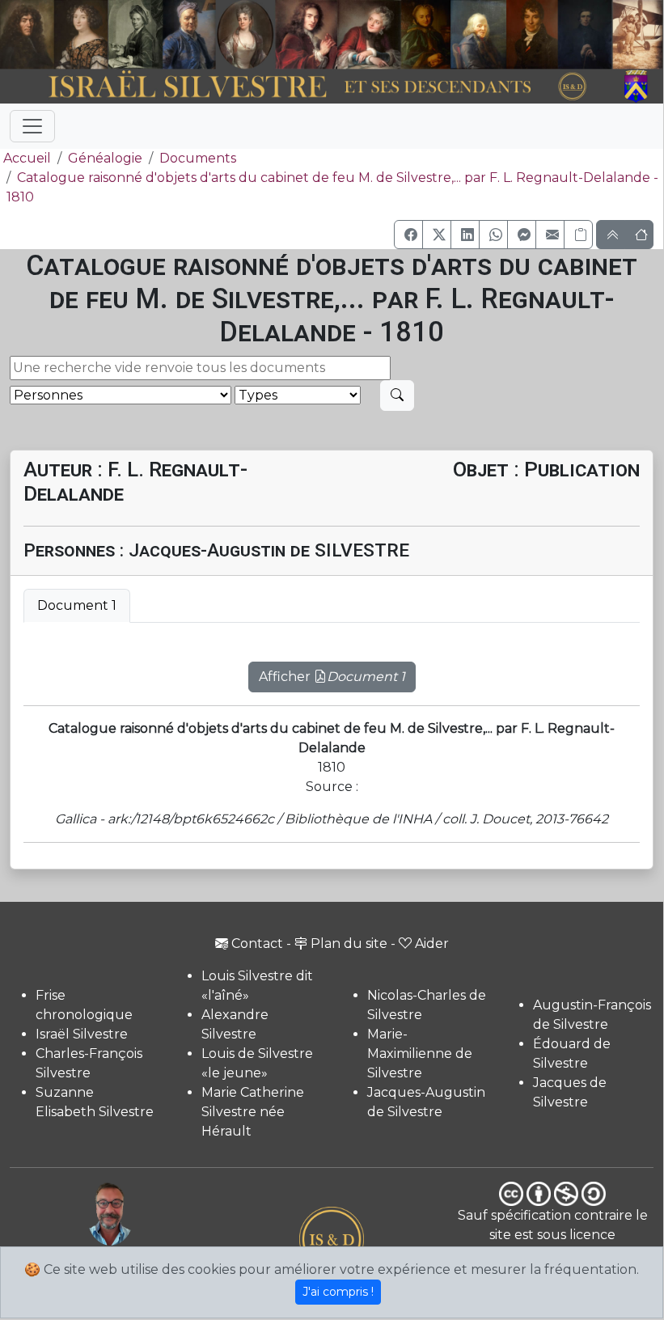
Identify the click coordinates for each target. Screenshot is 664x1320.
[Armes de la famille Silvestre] (638, 86)
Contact (257, 943)
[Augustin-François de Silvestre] (532, 34)
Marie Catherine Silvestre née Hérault (252, 1112)
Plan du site (349, 943)
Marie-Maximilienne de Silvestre (419, 1053)
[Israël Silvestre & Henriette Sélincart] (54, 35)
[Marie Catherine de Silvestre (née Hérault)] (244, 34)
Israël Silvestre (82, 1034)
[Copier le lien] (578, 234)
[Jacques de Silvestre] (638, 34)
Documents (197, 158)
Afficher (332, 676)
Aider (432, 943)
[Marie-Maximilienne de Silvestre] (424, 34)
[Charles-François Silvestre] (135, 34)
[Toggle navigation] (32, 126)
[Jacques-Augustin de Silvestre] (477, 34)
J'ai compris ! (338, 1291)
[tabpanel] (331, 667)
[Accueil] (306, 86)
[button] (408, 234)
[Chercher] (397, 395)
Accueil (27, 158)
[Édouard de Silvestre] (585, 34)
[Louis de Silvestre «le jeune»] (190, 34)
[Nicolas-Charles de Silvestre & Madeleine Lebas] (338, 34)
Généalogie (105, 158)
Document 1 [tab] (76, 605)
